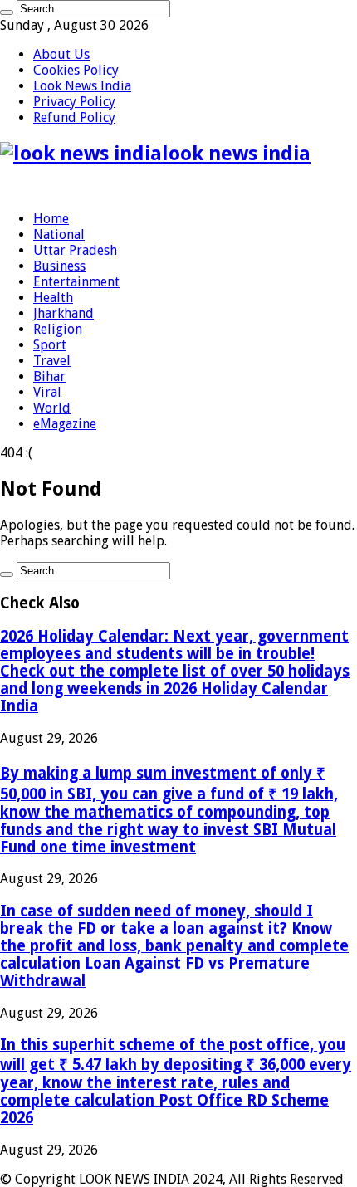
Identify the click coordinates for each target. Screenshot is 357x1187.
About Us (61, 54)
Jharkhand (63, 313)
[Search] (6, 12)
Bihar (49, 376)
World (52, 408)
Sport (49, 345)
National (59, 234)
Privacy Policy (74, 102)
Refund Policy (74, 117)
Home (51, 219)
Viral (47, 392)
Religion (57, 329)
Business (59, 266)
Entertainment (76, 282)
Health (53, 297)
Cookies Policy (76, 70)
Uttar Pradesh (75, 250)
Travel (52, 361)
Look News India (82, 86)
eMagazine (64, 424)
